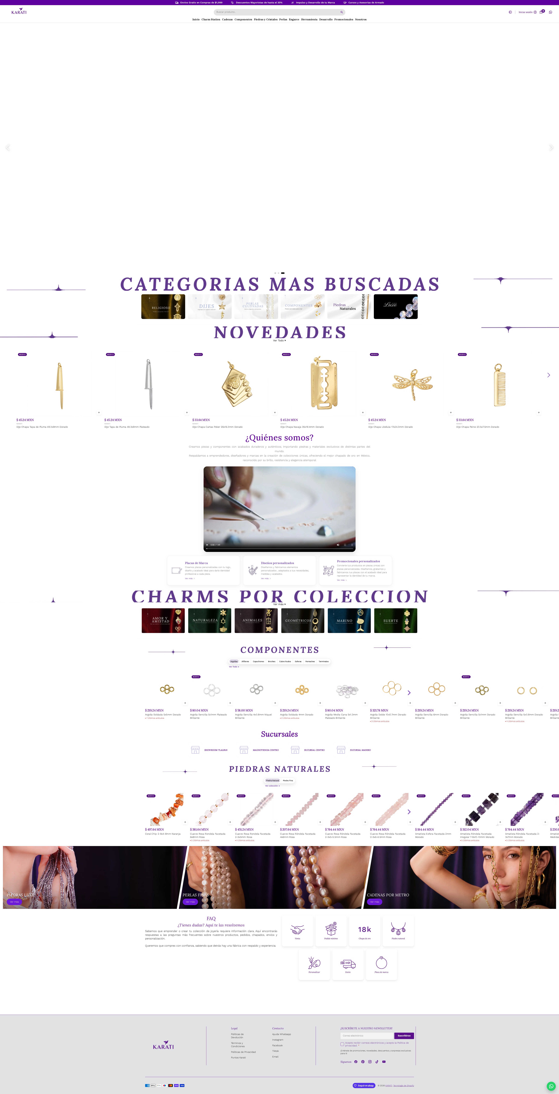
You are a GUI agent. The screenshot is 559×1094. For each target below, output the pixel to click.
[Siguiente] (548, 375)
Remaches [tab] (310, 661)
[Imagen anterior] (7, 147)
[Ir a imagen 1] (275, 273)
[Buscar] (342, 12)
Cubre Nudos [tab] (285, 661)
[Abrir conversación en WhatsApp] (550, 12)
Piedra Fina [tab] (288, 780)
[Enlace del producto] (59, 390)
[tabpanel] (279, 698)
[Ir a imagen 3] (283, 273)
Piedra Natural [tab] (272, 780)
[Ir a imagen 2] (278, 273)
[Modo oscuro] (510, 12)
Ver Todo (278, 340)
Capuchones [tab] (258, 661)
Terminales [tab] (324, 661)
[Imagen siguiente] (551, 147)
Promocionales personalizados (355, 570)
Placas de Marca (203, 570)
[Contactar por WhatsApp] (551, 1086)
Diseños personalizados (279, 570)
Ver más (278, 604)
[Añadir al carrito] (98, 412)
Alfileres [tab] (245, 661)
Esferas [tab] (298, 661)
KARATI (19, 424)
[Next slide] (409, 693)
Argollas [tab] (234, 661)
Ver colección (271, 786)
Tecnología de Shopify (403, 1085)
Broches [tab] (271, 661)
